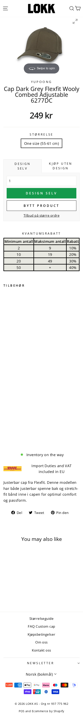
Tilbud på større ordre (41, 215)
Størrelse (41, 134)
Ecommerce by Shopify (48, 711)
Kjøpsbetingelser (41, 634)
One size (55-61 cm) (41, 143)
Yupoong (41, 82)
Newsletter (40, 663)
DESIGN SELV (41, 193)
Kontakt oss (41, 650)
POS (21, 711)
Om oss (41, 642)
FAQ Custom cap (41, 626)
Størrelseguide (41, 618)
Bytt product (41, 205)
